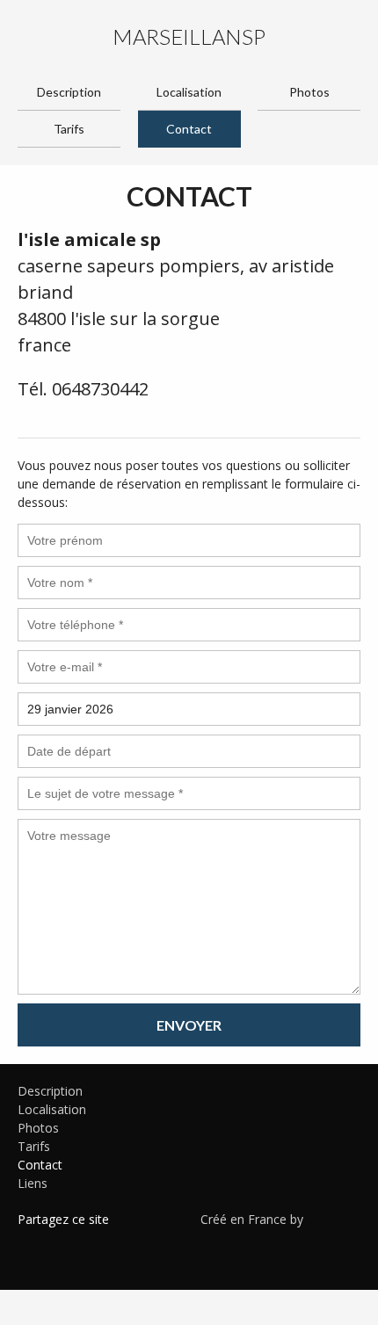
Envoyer (189, 1025)
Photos (309, 91)
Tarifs (69, 128)
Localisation (189, 91)
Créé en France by (253, 1219)
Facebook (31, 1241)
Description (69, 91)
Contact (189, 128)
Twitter (57, 1241)
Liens (32, 1183)
